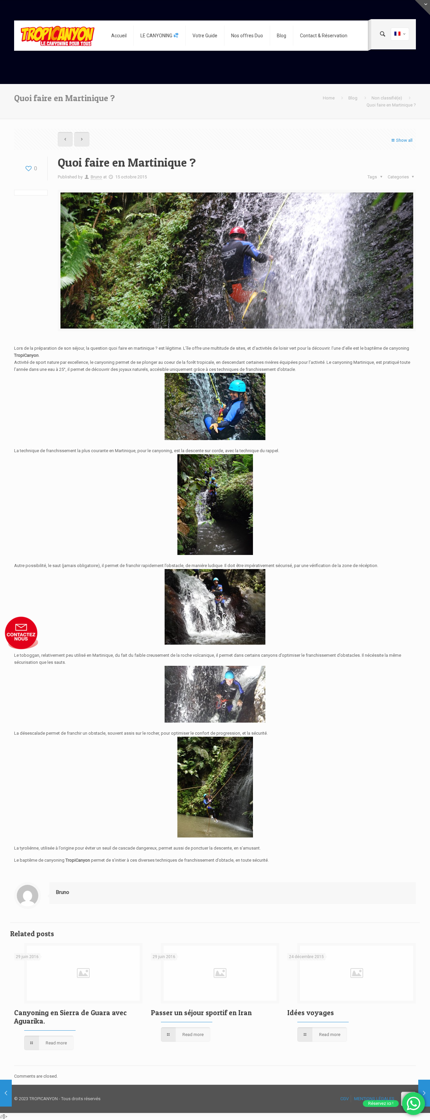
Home (329, 97)
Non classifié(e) (387, 97)
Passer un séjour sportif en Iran (201, 1012)
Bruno (96, 176)
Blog (352, 97)
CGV (344, 1098)
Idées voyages (310, 1012)
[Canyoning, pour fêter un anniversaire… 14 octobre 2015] (6, 1093)
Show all (404, 140)
